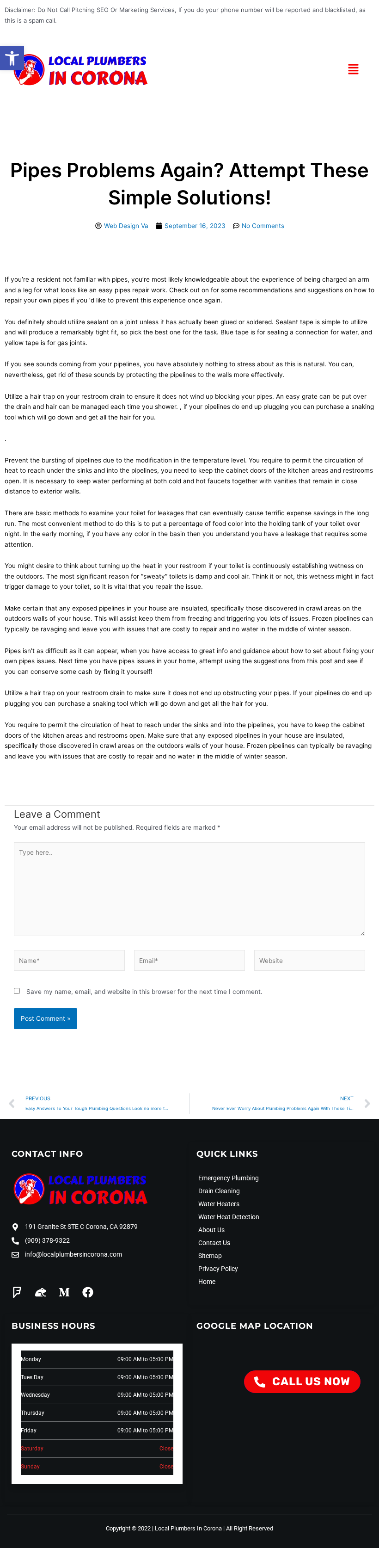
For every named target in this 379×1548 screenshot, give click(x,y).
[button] (12, 58)
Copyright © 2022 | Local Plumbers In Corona (164, 1528)
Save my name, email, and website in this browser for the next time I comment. (144, 991)
